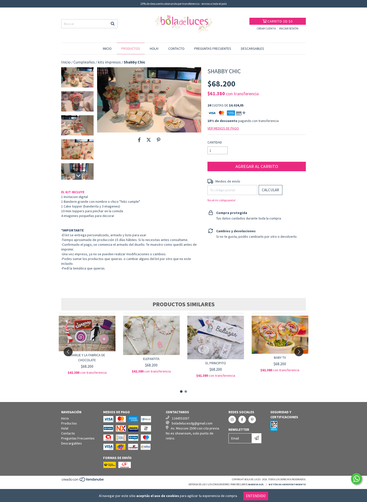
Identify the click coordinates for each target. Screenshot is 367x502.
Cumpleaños (84, 62)
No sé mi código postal (221, 200)
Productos (130, 48)
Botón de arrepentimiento (287, 484)
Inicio (107, 48)
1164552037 (180, 418)
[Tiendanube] (83, 481)
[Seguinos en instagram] (232, 419)
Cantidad (214, 142)
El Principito (215, 363)
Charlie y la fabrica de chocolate (87, 357)
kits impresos (109, 62)
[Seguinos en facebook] (242, 419)
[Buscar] (113, 23)
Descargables (252, 48)
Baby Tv (280, 357)
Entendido (256, 496)
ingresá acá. (256, 484)
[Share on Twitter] (148, 140)
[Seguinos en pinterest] (252, 419)
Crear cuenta (266, 28)
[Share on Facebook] (139, 140)
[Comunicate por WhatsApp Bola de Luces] (356, 478)
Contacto (176, 48)
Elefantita (151, 358)
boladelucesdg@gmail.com (192, 423)
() (280, 21)
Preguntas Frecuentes (212, 48)
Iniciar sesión (288, 28)
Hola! (154, 48)
